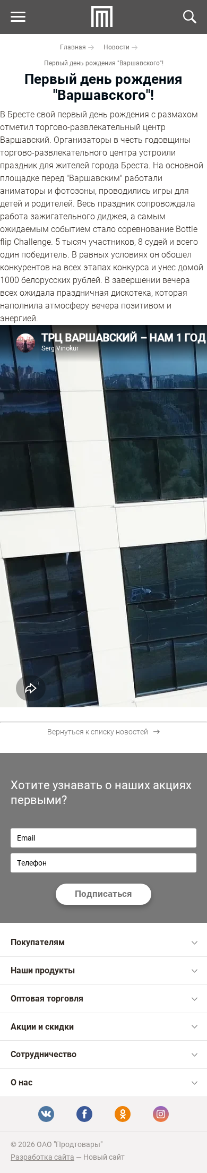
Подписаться (103, 893)
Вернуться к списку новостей (97, 731)
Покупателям (38, 942)
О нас (21, 1082)
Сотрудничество (43, 1054)
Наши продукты (43, 970)
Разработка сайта (42, 1157)
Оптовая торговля (47, 999)
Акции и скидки (42, 1027)
